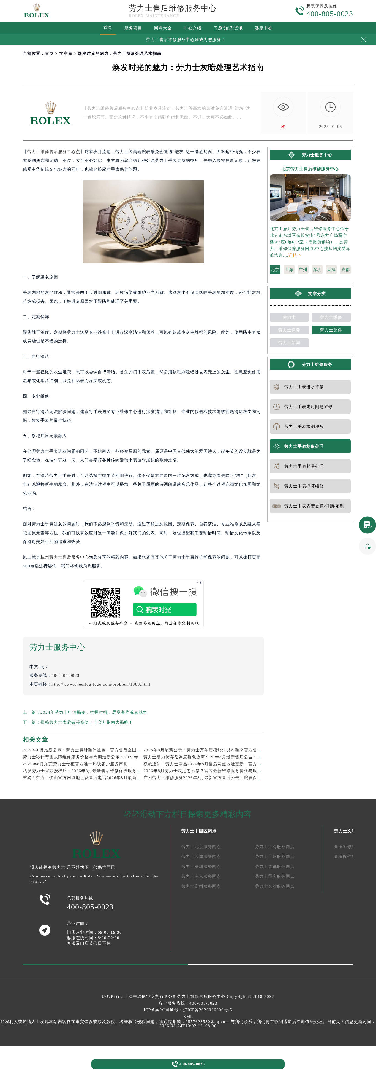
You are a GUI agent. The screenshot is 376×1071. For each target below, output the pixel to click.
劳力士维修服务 (317, 364)
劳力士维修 (331, 317)
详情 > (294, 255)
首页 (107, 27)
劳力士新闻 (289, 342)
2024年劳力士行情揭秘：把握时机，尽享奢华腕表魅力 (93, 712)
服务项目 (133, 28)
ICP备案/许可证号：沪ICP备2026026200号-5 (188, 1010)
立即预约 (188, 546)
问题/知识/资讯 (228, 28)
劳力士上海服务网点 (275, 846)
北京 (275, 269)
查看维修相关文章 (351, 846)
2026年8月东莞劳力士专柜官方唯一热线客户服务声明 (75, 764)
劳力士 (289, 317)
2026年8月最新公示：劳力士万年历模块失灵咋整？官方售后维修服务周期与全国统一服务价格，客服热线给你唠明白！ (259, 750)
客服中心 (264, 28)
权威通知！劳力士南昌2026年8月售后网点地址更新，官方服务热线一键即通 (217, 764)
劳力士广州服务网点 (275, 856)
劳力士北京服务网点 (201, 846)
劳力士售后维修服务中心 (173, 8)
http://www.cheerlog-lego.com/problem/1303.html (100, 684)
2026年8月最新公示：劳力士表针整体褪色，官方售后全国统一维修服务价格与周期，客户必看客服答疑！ (126, 750)
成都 (345, 269)
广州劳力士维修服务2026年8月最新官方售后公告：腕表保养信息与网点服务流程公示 (226, 777)
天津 (331, 269)
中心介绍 (192, 28)
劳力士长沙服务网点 (275, 886)
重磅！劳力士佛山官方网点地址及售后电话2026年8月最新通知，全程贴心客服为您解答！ (110, 777)
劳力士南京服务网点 (201, 876)
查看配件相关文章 (351, 856)
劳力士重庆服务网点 (275, 876)
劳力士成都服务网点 (275, 866)
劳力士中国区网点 (199, 831)
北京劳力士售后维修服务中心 (310, 169)
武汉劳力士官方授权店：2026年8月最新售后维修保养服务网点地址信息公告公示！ (104, 771)
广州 (303, 269)
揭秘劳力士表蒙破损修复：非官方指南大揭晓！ (86, 722)
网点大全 (163, 28)
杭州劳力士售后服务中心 (64, 557)
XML (188, 1016)
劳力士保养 (289, 330)
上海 (289, 269)
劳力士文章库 (347, 831)
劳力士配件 (331, 330)
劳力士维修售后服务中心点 (53, 151)
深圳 (317, 269)
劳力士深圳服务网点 (201, 866)
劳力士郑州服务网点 (201, 886)
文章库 (65, 53)
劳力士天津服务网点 (201, 856)
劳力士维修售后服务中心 (201, 996)
